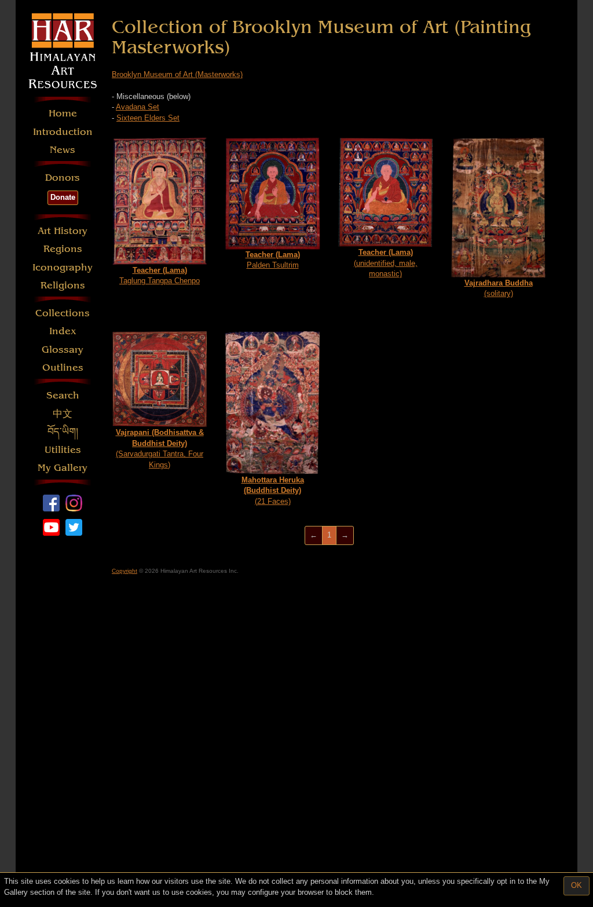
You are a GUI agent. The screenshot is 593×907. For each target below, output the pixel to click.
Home (63, 113)
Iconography (62, 267)
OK (576, 885)
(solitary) (498, 288)
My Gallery (62, 467)
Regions (62, 248)
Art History (62, 230)
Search (62, 395)
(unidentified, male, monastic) (386, 263)
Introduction (63, 131)
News (62, 149)
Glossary (62, 349)
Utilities (63, 449)
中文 (62, 413)
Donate (62, 197)
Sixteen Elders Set (148, 118)
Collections (62, 313)
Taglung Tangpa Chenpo (159, 276)
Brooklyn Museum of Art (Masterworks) (177, 74)
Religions (63, 285)
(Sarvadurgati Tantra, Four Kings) (160, 448)
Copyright (124, 571)
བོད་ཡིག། (62, 431)
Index (62, 331)
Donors (62, 177)
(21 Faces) (272, 491)
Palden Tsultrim (273, 260)
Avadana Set (137, 107)
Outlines (62, 367)
